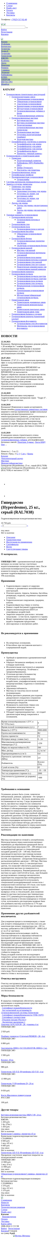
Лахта (3, 63)
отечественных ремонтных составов (31, 409)
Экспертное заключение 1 (13, 1022)
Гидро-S (4, 51)
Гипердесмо (6, 56)
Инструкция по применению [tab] (19, 542)
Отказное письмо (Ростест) (14, 1020)
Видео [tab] (9, 547)
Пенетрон (5, 65)
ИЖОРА (4, 58)
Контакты (5, 1205)
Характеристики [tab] (13, 540)
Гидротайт (5, 53)
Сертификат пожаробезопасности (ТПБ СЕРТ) (23, 1015)
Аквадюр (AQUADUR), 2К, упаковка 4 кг (20, 1024)
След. (23, 454)
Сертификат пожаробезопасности (17, 1008)
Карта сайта (6, 1224)
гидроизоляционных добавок (14, 440)
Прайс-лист (6, 1212)
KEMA (4, 77)
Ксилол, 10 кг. (7, 1060)
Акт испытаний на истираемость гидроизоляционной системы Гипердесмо (19, 1011)
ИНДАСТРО (7, 82)
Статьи (4, 1209)
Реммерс (5, 68)
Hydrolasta (5, 44)
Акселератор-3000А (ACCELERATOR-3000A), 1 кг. (24, 1048)
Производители (9, 1217)
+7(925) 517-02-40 (19, 19)
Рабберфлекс (6, 75)
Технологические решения (13, 1207)
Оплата (4, 1219)
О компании (6, 1200)
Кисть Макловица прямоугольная (16, 1095)
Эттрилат (5, 72)
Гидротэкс (5, 49)
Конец (30, 454)
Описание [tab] (10, 537)
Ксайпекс (5, 60)
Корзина (4, 34)
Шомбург (5, 84)
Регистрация (6, 32)
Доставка (5, 1221)
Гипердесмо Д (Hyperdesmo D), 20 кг (17, 1083)
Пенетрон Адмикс (26, 442)
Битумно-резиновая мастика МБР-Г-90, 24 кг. (21, 1115)
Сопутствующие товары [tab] (17, 549)
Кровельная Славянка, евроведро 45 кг (18, 1134)
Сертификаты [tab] (12, 544)
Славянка (5, 70)
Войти (4, 29)
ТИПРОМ (5, 79)
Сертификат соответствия (13, 1017)
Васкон (4, 42)
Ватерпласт (6, 46)
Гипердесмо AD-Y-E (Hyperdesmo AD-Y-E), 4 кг (22, 1072)
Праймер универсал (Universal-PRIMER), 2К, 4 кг (23, 1036)
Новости (5, 1202)
